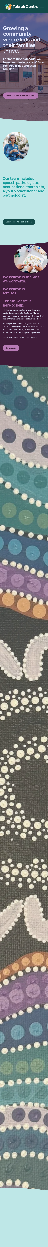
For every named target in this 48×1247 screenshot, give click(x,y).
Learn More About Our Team (19, 222)
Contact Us (11, 348)
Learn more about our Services (20, 95)
